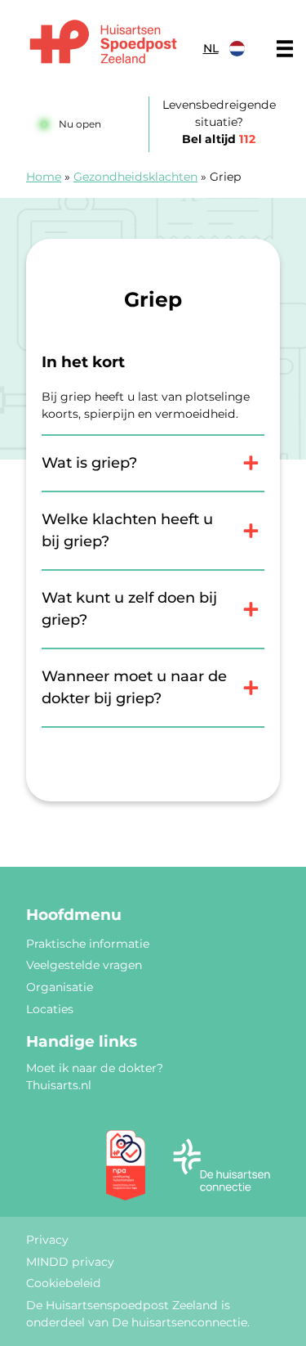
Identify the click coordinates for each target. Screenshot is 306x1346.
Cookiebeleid (63, 1283)
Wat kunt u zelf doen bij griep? (129, 609)
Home (43, 176)
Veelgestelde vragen (84, 965)
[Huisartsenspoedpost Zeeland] (103, 44)
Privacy (47, 1239)
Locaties (49, 1009)
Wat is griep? (89, 463)
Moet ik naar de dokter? (94, 1068)
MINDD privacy (70, 1261)
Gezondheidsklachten (135, 176)
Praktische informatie (87, 943)
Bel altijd (218, 139)
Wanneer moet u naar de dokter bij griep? (134, 687)
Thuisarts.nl (58, 1085)
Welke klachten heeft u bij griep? (127, 530)
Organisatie (59, 987)
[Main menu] (285, 48)
